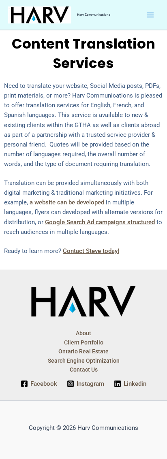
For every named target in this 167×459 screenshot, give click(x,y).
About (83, 333)
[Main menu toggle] (150, 14)
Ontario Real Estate (83, 351)
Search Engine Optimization (84, 360)
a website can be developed (67, 202)
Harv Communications (93, 15)
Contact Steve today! (91, 251)
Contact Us (84, 369)
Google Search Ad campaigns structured (100, 222)
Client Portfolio (83, 342)
